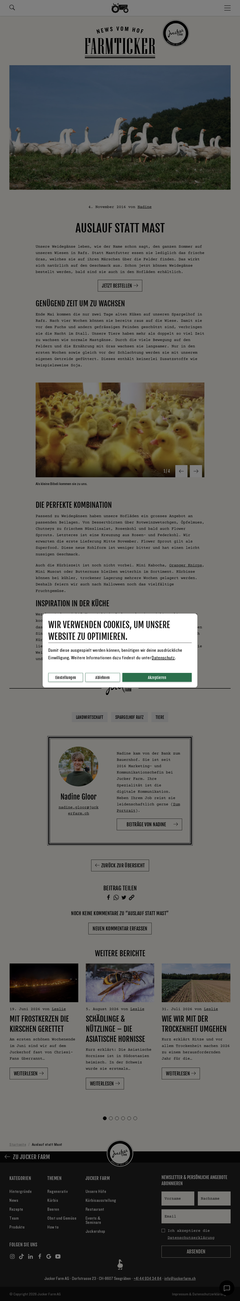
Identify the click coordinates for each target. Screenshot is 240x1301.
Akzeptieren (157, 677)
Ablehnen (102, 677)
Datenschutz (163, 657)
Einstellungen (65, 677)
